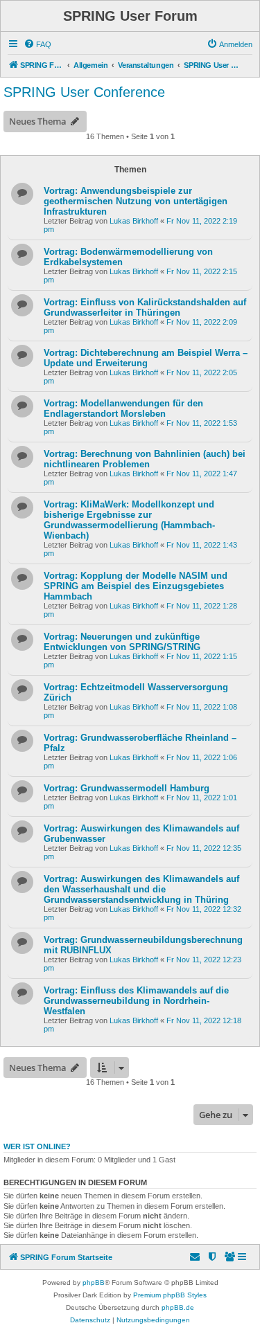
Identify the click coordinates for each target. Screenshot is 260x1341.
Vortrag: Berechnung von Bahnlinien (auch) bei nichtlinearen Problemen (144, 459)
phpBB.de (178, 1307)
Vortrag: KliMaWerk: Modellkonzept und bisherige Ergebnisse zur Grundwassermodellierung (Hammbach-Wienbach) (129, 520)
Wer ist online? (37, 1146)
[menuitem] (37, 44)
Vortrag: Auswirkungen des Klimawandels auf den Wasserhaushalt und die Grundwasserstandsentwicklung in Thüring (141, 889)
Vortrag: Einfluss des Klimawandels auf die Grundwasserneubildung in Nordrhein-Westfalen (136, 1000)
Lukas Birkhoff (134, 221)
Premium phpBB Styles (170, 1295)
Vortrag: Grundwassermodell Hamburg (126, 788)
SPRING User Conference (84, 92)
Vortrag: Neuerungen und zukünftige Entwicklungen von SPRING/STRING (122, 641)
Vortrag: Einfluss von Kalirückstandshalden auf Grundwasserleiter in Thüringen (145, 307)
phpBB (94, 1282)
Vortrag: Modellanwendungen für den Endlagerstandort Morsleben (123, 408)
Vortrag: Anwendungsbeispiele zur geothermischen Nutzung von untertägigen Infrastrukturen (135, 201)
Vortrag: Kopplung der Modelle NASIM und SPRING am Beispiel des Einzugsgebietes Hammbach (135, 586)
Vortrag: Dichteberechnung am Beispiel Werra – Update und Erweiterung (146, 358)
